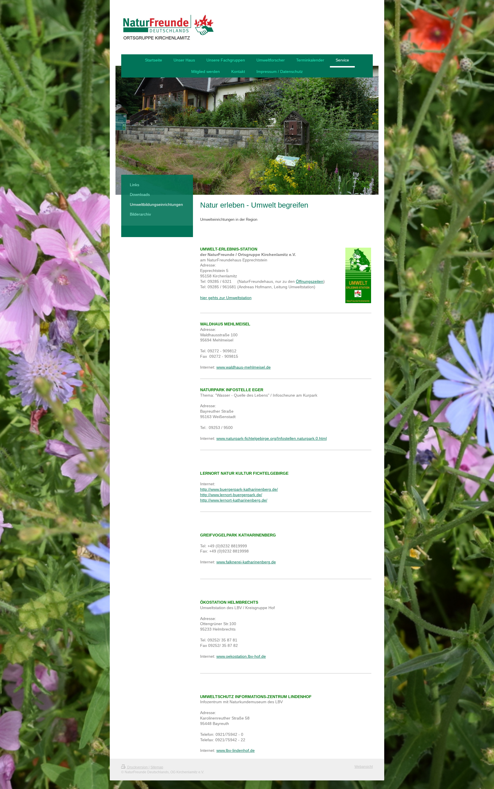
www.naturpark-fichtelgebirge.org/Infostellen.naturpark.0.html (271, 438)
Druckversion (137, 767)
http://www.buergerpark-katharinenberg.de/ (239, 489)
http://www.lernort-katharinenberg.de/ (233, 500)
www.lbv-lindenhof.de (235, 750)
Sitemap (156, 767)
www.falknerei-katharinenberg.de (246, 562)
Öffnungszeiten (309, 281)
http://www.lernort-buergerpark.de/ (231, 494)
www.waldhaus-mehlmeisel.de (243, 367)
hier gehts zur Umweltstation (226, 297)
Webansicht (363, 767)
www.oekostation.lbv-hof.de (241, 656)
